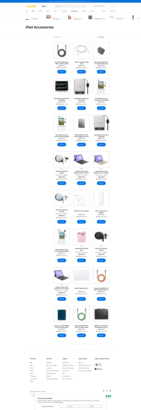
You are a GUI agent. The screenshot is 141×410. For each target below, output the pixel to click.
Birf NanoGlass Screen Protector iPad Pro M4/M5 (62, 250)
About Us (81, 362)
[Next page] (95, 344)
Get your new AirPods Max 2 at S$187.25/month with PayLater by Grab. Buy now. (70, 1)
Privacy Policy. (59, 402)
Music (31, 373)
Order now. (89, 1)
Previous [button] (26, 1)
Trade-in (48, 376)
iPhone (32, 368)
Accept (70, 406)
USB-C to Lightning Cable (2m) (81, 62)
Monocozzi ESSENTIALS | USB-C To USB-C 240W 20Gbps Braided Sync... (62, 63)
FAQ (63, 373)
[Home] (31, 6)
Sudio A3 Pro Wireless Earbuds (62, 172)
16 (91, 344)
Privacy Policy (66, 376)
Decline (92, 406)
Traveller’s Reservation (52, 379)
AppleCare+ (49, 362)
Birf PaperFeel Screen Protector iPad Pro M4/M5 (101, 99)
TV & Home (33, 376)
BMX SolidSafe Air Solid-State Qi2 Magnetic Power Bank (81, 135)
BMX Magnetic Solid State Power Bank (81, 99)
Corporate (49, 368)
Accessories (33, 379)
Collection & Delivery (68, 365)
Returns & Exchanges (68, 368)
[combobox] (70, 6)
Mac (31, 362)
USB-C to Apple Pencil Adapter (101, 211)
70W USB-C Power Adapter (81, 211)
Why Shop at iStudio (84, 368)
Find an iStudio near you (85, 365)
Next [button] (114, 1)
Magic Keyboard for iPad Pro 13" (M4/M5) (61, 99)
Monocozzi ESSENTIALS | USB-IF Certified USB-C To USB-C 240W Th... (101, 289)
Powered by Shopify (106, 398)
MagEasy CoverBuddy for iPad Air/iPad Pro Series (101, 326)
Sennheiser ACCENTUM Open (81, 249)
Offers (32, 381)
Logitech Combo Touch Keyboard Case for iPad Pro (81, 172)
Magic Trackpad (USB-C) (81, 288)
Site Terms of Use (67, 379)
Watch (31, 370)
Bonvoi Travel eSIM (51, 365)
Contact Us (65, 370)
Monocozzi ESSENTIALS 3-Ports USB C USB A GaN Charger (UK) (101, 63)
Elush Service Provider (52, 370)
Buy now (62, 71)
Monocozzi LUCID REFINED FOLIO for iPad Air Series (61, 326)
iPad (31, 365)
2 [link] (75, 344)
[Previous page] (67, 344)
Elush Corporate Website (85, 370)
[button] (27, 11)
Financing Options (51, 373)
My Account (65, 362)
